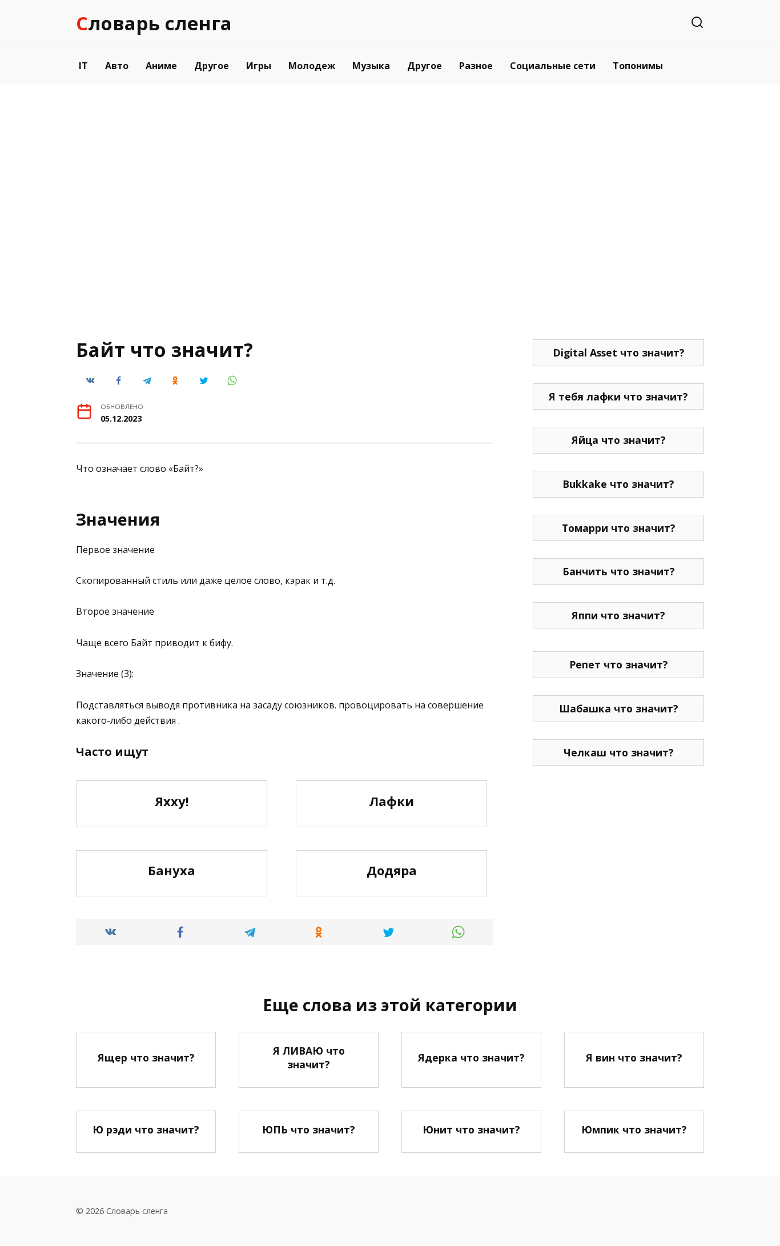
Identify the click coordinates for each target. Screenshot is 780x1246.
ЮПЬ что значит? (308, 1129)
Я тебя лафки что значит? (618, 396)
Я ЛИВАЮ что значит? (309, 1058)
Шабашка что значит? (618, 708)
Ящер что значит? (146, 1057)
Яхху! (172, 801)
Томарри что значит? (619, 528)
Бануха (171, 870)
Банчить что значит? (618, 571)
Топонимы (638, 65)
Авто (116, 65)
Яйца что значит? (619, 440)
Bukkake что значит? (618, 484)
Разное (476, 65)
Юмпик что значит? (634, 1129)
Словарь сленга (154, 23)
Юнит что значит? (471, 1129)
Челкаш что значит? (619, 752)
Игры (258, 65)
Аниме (161, 65)
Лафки (391, 801)
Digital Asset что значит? (619, 352)
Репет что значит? (618, 664)
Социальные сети (553, 65)
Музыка (371, 65)
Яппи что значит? (618, 615)
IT (83, 65)
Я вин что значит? (634, 1057)
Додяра (392, 870)
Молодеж (311, 65)
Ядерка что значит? (471, 1057)
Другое (211, 65)
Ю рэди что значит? (146, 1129)
